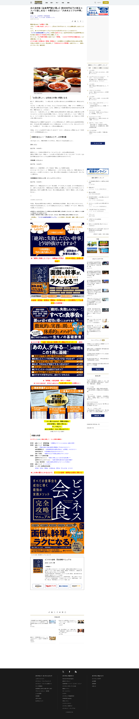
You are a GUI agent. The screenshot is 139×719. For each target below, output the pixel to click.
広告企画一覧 (90, 428)
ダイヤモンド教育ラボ (67, 705)
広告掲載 (37, 696)
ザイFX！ (65, 693)
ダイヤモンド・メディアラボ (69, 708)
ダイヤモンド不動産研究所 (68, 696)
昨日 (95, 68)
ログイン (99, 2)
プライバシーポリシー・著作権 (42, 691)
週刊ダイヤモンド (66, 681)
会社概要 (94, 681)
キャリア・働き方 (34, 17)
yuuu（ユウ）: (40, 16)
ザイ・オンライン (66, 691)
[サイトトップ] (38, 2)
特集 (63, 2)
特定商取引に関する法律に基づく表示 (44, 688)
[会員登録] (106, 2)
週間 (100, 68)
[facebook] (69, 672)
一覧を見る (98, 369)
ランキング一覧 (98, 143)
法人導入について (39, 701)
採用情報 (94, 683)
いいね (106, 68)
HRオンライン (66, 701)
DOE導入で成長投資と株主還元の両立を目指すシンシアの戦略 (98, 364)
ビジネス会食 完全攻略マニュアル (47, 17)
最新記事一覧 (97, 415)
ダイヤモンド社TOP (96, 678)
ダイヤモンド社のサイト (68, 675)
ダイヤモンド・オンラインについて (44, 675)
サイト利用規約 (39, 686)
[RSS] (75, 672)
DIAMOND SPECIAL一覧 (93, 424)
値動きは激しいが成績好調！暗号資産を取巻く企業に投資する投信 (98, 349)
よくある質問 (38, 693)
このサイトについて (40, 678)
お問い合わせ (38, 698)
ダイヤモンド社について (98, 675)
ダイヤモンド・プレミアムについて (43, 681)
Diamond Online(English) (68, 678)
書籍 (68, 2)
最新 (90, 68)
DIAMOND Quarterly (67, 698)
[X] (63, 672)
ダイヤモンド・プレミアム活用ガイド (44, 683)
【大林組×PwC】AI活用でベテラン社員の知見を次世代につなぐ (98, 354)
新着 (47, 2)
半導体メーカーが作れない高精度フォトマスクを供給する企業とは (98, 344)
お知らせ (94, 686)
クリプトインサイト (67, 703)
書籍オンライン (66, 688)
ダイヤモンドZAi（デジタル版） (70, 686)
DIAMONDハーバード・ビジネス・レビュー (72, 683)
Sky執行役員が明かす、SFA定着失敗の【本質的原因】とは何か (98, 359)
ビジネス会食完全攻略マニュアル (40, 33)
